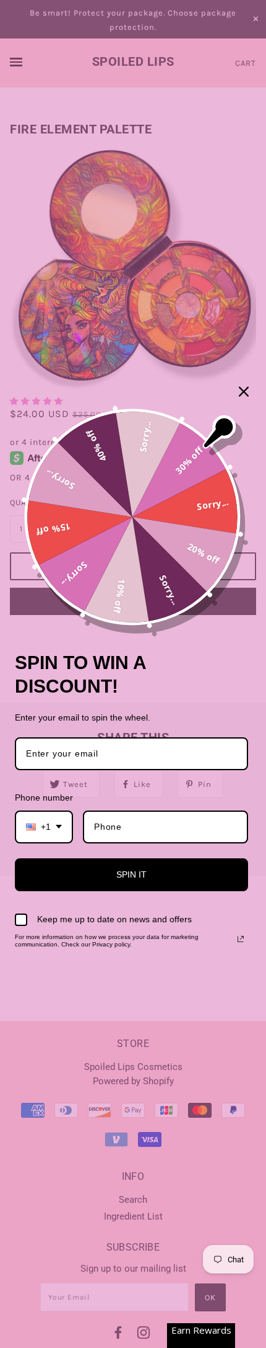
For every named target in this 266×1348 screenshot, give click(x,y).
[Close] (244, 392)
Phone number (44, 797)
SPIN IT (131, 874)
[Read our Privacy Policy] (240, 939)
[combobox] (44, 827)
